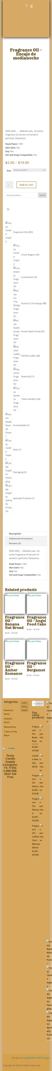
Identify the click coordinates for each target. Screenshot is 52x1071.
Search (42, 195)
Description (15, 533)
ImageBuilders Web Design (35, 1057)
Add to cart (26, 184)
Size (9, 170)
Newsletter (10, 726)
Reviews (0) (15, 543)
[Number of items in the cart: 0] (8, 209)
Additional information (21, 538)
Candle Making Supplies (24, 706)
